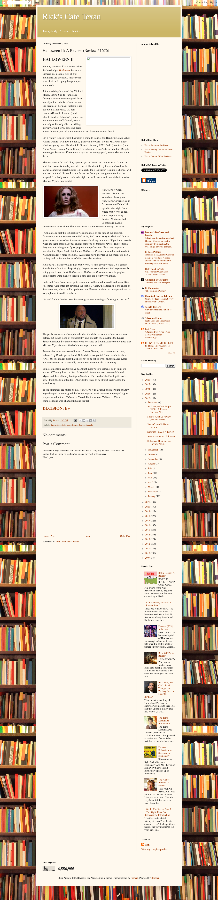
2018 (148, 516)
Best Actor (150, 329)
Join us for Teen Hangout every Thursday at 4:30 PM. (159, 300)
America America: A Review (161, 436)
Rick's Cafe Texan (72, 16)
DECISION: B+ (56, 408)
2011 (148, 548)
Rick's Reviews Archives (156, 145)
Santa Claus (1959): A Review (158, 426)
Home (87, 535)
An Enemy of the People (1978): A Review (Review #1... (159, 409)
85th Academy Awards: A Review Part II (158, 604)
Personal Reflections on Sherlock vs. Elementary (165, 751)
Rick (147, 844)
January (152, 496)
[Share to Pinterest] (94, 420)
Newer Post (48, 535)
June (150, 473)
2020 (148, 506)
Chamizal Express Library (158, 296)
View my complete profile (154, 849)
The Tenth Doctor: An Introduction (164, 720)
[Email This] (81, 420)
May (150, 477)
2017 (148, 520)
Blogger (155, 877)
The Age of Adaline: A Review (163, 782)
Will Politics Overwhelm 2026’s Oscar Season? (156, 273)
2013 (148, 539)
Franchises (55, 424)
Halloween (65, 70)
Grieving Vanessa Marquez (157, 282)
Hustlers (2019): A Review (166, 628)
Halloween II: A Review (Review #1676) (159, 442)
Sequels (89, 424)
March (151, 486)
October (152, 454)
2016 (148, 525)
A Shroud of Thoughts (156, 280)
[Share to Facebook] (90, 420)
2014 (148, 534)
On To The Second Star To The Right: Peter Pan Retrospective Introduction (158, 812)
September (153, 459)
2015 (148, 529)
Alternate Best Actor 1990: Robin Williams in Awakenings (157, 334)
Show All (171, 353)
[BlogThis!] (84, 420)
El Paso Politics (153, 252)
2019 (148, 511)
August (151, 463)
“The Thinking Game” (155, 290)
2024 (148, 388)
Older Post (125, 535)
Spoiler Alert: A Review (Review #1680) (159, 418)
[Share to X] (87, 420)
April (151, 482)
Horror (74, 424)
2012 (148, 543)
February (152, 491)
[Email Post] (75, 420)
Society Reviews (153, 307)
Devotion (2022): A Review (160, 431)
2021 (148, 502)
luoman (134, 877)
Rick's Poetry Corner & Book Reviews (158, 151)
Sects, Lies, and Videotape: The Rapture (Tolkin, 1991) (157, 322)
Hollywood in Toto (154, 269)
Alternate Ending (154, 318)
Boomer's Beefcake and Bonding (157, 233)
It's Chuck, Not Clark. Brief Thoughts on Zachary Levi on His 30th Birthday (159, 689)
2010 (148, 553)
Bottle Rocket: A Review (166, 574)
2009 (148, 557)
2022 (148, 398)
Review (82, 424)
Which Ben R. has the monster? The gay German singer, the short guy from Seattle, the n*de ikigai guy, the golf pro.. (159, 242)
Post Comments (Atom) (67, 541)
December (153, 402)
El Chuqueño (152, 288)
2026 (148, 379)
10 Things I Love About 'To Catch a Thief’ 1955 (157, 347)
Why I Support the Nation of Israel (158, 311)
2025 (148, 384)
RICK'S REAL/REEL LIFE (159, 343)
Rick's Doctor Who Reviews (158, 156)
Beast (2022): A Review (166, 654)
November (153, 449)
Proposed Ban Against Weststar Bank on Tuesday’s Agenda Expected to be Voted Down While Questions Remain (159, 259)
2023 (148, 393)
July (150, 468)
